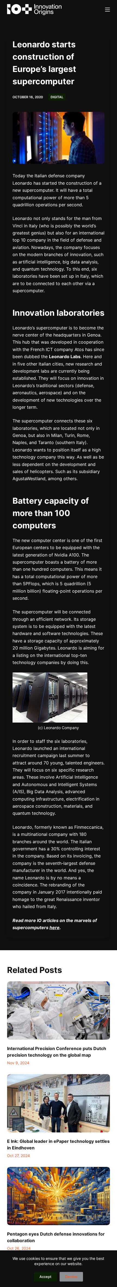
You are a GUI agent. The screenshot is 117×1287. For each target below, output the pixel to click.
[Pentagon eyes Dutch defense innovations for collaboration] (58, 1196)
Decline (71, 1276)
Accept (45, 1276)
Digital (57, 97)
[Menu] (107, 9)
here (55, 927)
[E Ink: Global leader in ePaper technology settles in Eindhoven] (58, 1103)
